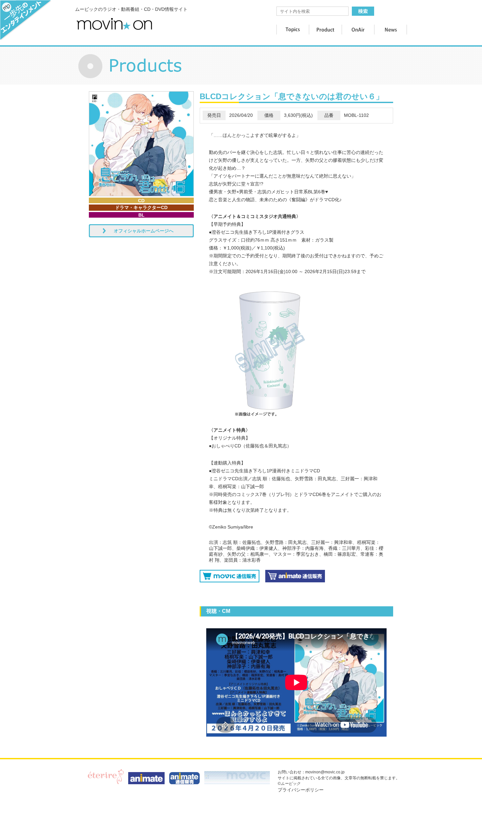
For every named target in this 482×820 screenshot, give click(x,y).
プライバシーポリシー (301, 789)
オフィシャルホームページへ (143, 230)
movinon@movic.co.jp (325, 772)
